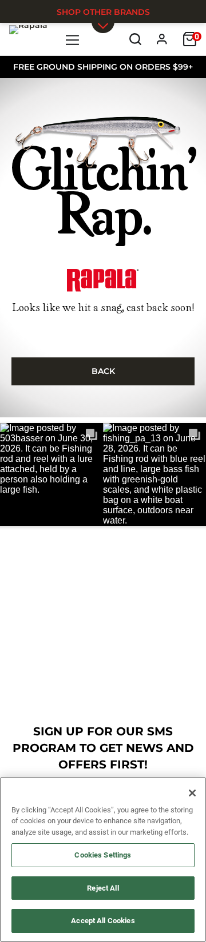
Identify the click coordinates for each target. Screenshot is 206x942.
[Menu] (73, 39)
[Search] (135, 39)
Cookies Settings (102, 855)
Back (103, 371)
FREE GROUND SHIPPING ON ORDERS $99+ (103, 67)
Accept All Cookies (102, 920)
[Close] (192, 793)
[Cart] (190, 39)
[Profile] (162, 39)
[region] (103, 859)
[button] (51, 474)
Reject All (102, 888)
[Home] (28, 38)
